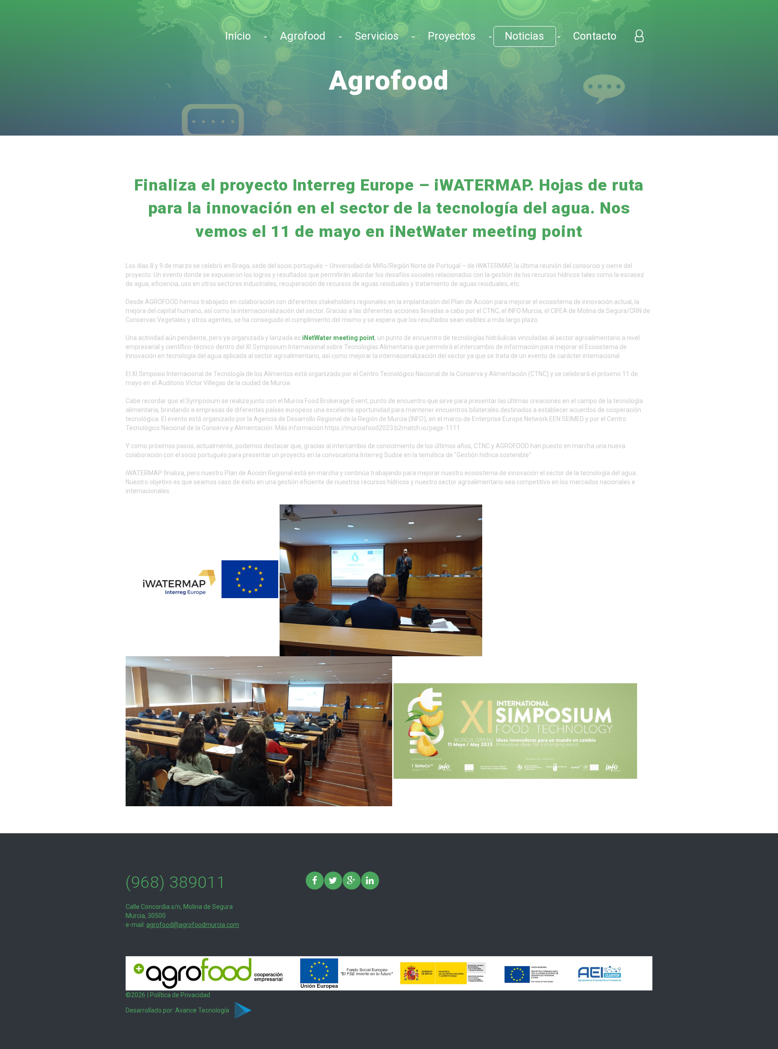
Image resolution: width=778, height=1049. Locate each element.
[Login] (638, 36)
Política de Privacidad (180, 995)
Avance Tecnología (203, 1010)
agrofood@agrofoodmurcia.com (192, 924)
